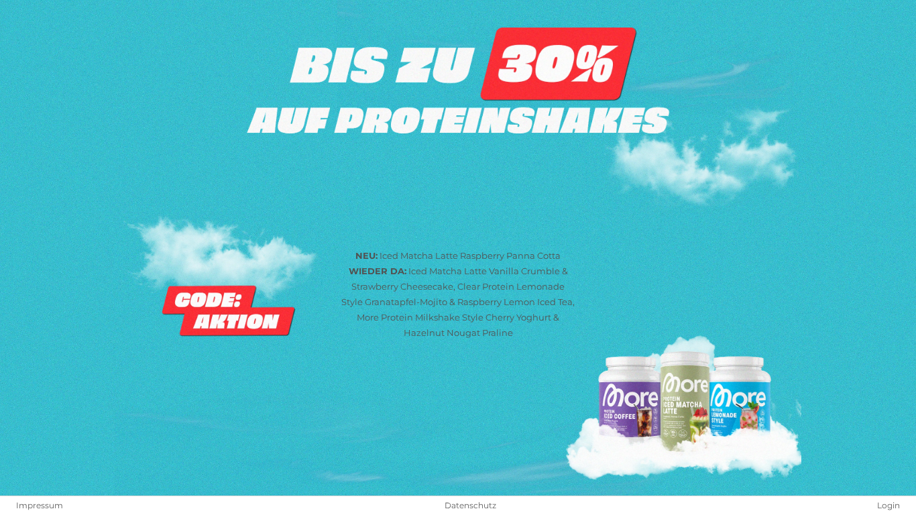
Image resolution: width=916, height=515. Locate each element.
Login (888, 506)
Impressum (39, 506)
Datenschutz (470, 506)
